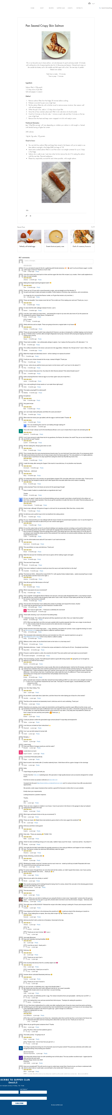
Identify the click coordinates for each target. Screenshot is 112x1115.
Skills (27, 210)
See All (93, 227)
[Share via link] (26, 216)
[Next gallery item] (68, 182)
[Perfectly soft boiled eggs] (29, 236)
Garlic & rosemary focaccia (82, 246)
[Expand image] (56, 182)
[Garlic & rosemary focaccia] (82, 236)
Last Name (23, 1089)
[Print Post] (30, 216)
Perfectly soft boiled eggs (27, 246)
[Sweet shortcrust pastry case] (56, 236)
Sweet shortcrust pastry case (55, 246)
